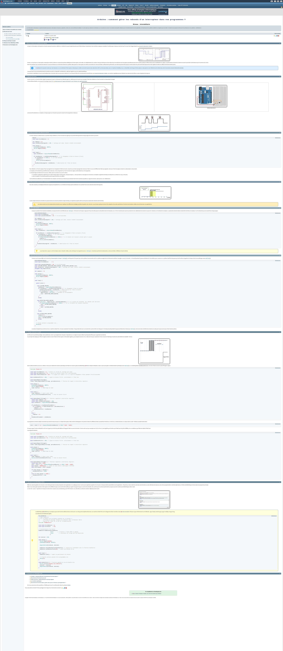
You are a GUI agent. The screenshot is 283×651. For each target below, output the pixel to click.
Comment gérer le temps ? (56, 258)
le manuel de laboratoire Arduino (100, 73)
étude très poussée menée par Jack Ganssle (47, 68)
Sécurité (146, 5)
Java (36, 3)
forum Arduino (67, 585)
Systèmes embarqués (154, 5)
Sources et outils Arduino (151, 7)
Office (60, 3)
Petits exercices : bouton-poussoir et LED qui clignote (42, 579)
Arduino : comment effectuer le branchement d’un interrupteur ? (44, 576)
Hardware (119, 5)
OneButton (46, 511)
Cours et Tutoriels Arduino (139, 7)
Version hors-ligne (55, 37)
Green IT (141, 5)
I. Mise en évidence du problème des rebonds (12, 29)
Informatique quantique (171, 5)
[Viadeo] (274, 35)
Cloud (22, 3)
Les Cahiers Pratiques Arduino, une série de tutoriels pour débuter (147, 593)
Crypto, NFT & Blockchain (183, 5)
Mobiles (64, 3)
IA (25, 3)
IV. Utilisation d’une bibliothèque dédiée (11, 42)
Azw (50, 39)
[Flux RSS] (281, 7)
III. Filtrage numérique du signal (9, 40)
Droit (62, 1)
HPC (123, 5)
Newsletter (46, 1)
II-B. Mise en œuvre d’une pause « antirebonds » (13, 35)
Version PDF (47, 37)
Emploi (53, 1)
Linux (110, 5)
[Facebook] (277, 35)
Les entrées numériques (36, 581)
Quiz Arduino (160, 7)
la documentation (125, 511)
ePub (46, 39)
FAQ (31, 1)
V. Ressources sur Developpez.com (10, 44)
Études (58, 1)
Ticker (87, 365)
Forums (20, 1)
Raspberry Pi (131, 5)
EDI (45, 3)
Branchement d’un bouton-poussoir (38, 577)
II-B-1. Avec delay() (9, 37)
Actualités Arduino (122, 7)
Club (67, 1)
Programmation (50, 3)
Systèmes (69, 3)
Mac (126, 5)
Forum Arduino (130, 7)
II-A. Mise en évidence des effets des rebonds (12, 33)
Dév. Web (41, 3)
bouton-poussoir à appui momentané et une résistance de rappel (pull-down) (71, 81)
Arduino (113, 5)
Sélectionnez (277, 137)
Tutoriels (26, 1)
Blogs (35, 1)
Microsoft (32, 3)
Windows (105, 5)
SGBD (56, 3)
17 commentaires (30, 29)
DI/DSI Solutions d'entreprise (13, 3)
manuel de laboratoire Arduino (145, 46)
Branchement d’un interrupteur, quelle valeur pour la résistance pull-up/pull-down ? (48, 582)
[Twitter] (275, 35)
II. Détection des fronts (7, 31)
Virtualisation (162, 5)
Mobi (55, 39)
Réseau (136, 5)
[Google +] (278, 35)
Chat (39, 1)
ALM (28, 3)
